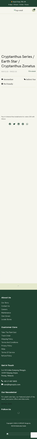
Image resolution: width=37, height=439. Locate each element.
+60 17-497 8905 (10, 381)
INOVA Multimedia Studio (18, 426)
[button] (2, 10)
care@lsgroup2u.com (12, 385)
